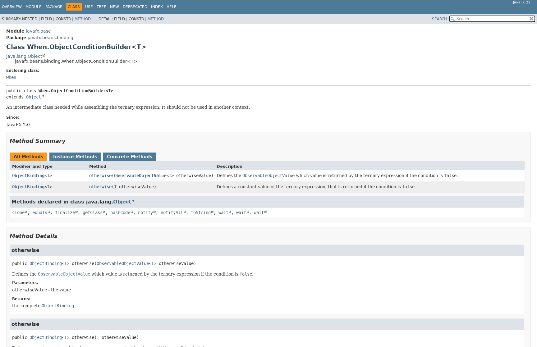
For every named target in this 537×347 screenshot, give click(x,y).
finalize (65, 212)
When (11, 77)
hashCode (120, 212)
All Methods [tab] (28, 156)
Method (83, 19)
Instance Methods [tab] (75, 156)
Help (171, 7)
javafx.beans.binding (50, 37)
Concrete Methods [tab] (129, 156)
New (114, 7)
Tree (101, 7)
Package (53, 7)
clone (18, 212)
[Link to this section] (69, 141)
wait (223, 212)
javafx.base (38, 31)
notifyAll (172, 212)
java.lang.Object (24, 56)
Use (89, 7)
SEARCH (439, 19)
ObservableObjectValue (140, 175)
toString (201, 212)
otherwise (100, 175)
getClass (93, 212)
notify (145, 212)
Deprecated (135, 7)
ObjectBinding (28, 175)
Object (33, 96)
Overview (12, 7)
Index (157, 7)
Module (33, 7)
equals (39, 212)
